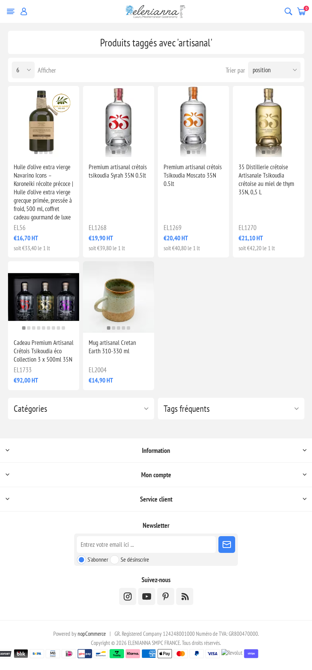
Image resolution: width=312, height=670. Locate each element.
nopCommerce (92, 633)
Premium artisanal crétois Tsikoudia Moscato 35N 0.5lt (193, 175)
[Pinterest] (165, 596)
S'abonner (98, 559)
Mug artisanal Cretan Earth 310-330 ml (112, 346)
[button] (36, 152)
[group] (43, 121)
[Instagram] (127, 596)
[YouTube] (146, 596)
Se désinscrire (135, 559)
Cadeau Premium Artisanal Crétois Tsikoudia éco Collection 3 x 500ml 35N (43, 351)
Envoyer (226, 544)
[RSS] (184, 596)
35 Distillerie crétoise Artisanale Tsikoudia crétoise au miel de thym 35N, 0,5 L (266, 179)
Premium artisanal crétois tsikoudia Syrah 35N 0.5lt (118, 171)
